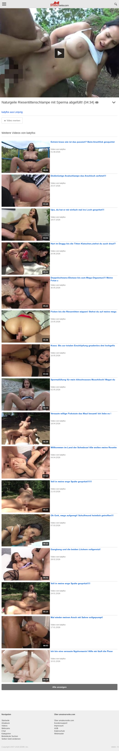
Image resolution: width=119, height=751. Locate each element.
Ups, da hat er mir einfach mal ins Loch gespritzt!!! (77, 209)
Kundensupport (60, 723)
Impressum (59, 726)
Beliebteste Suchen (10, 736)
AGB (56, 728)
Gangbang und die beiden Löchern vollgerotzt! (76, 549)
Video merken (13, 120)
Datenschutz (59, 731)
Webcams (6, 728)
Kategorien (6, 734)
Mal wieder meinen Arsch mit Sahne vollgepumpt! (77, 617)
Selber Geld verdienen (11, 739)
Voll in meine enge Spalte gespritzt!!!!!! (71, 481)
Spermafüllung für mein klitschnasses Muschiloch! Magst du (83, 379)
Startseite (5, 720)
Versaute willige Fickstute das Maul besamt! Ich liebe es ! (81, 413)
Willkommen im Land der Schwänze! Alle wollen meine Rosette (84, 447)
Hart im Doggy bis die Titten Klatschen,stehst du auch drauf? (83, 243)
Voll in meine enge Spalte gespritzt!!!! (70, 583)
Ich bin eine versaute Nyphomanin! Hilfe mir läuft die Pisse (82, 651)
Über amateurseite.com (64, 720)
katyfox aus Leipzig (12, 112)
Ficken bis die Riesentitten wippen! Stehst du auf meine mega (83, 311)
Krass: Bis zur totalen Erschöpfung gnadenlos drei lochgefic (83, 345)
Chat (4, 731)
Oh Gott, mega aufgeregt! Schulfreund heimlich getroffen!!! (82, 515)
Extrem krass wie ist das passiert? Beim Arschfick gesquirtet (83, 142)
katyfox (63, 149)
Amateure (6, 723)
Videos (4, 726)
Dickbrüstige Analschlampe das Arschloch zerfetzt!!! (78, 176)
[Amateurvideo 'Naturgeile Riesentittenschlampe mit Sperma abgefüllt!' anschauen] (59, 53)
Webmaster (59, 734)
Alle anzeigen (59, 687)
